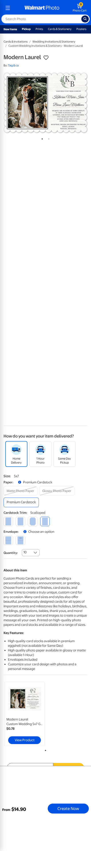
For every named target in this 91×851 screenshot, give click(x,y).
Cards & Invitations (16, 41)
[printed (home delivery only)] (20, 540)
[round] (20, 521)
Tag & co (13, 65)
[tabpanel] (45, 103)
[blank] (8, 540)
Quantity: (11, 553)
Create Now (68, 808)
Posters (81, 29)
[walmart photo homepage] (42, 8)
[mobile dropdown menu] (7, 8)
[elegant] (32, 521)
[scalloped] (45, 521)
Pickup (26, 29)
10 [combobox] (25, 552)
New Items (10, 29)
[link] (24, 714)
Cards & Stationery (60, 29)
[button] (46, 58)
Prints (39, 29)
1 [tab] (41, 138)
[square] (8, 521)
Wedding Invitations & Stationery (53, 41)
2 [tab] (48, 138)
